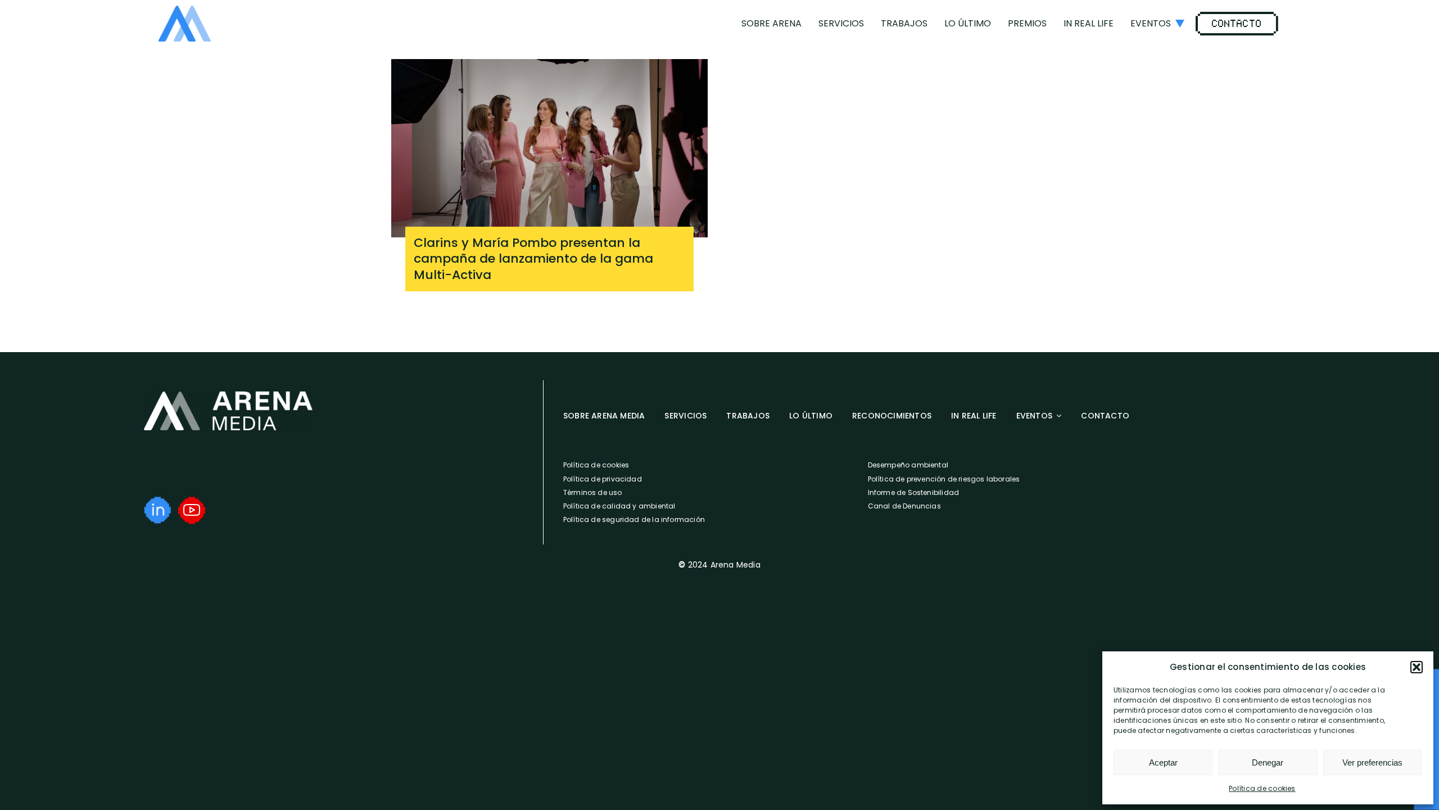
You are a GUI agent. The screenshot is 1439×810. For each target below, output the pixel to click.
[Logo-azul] (185, 9)
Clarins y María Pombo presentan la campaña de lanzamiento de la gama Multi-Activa (533, 259)
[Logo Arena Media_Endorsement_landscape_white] (228, 395)
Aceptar (1163, 762)
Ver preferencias (1372, 762)
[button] (1416, 667)
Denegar (1267, 762)
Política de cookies (1262, 788)
